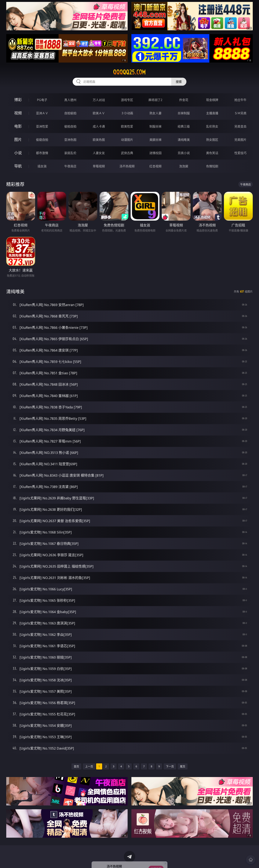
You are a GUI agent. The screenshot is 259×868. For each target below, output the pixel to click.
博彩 (18, 99)
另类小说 (184, 153)
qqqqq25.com (129, 72)
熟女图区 (212, 140)
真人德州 (70, 100)
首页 (76, 766)
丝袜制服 (184, 113)
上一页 (89, 766)
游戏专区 (127, 100)
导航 (18, 166)
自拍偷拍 (70, 113)
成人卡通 (99, 126)
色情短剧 (212, 166)
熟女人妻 (155, 113)
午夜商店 (70, 166)
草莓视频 (99, 166)
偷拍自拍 (70, 126)
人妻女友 (99, 153)
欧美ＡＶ (99, 113)
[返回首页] (250, 859)
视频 (18, 113)
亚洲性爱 (42, 126)
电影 (18, 126)
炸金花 (183, 100)
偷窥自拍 (42, 140)
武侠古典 (127, 153)
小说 (18, 152)
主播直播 (212, 113)
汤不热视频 (127, 166)
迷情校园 (155, 153)
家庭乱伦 (70, 153)
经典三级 (184, 126)
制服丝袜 (155, 126)
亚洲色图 (70, 140)
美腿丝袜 (155, 140)
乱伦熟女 (212, 126)
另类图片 (240, 140)
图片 (18, 139)
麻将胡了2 (155, 100)
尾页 (182, 766)
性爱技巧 (240, 153)
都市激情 (42, 153)
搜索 (179, 82)
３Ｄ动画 (127, 113)
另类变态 (240, 126)
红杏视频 (155, 166)
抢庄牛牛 (240, 100)
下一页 (170, 766)
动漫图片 (127, 140)
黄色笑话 (212, 153)
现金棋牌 (212, 100)
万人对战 (99, 100)
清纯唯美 (184, 140)
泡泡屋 (183, 166)
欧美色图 (99, 140)
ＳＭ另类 (240, 113)
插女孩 (42, 166)
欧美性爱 (127, 126)
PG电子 (42, 100)
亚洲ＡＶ (42, 113)
